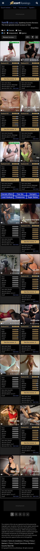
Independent (13, 33)
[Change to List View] (36, 37)
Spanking (32, 7)
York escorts (23, 7)
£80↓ (28, 37)
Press (11, 543)
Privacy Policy (29, 541)
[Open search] (37, 3)
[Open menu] (3, 3)
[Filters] (32, 37)
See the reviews (9, 79)
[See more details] (15, 88)
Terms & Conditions (15, 541)
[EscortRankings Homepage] (20, 3)
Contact (4, 541)
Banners (4, 543)
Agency (24, 33)
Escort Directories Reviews (24, 543)
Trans (19, 30)
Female (11, 30)
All (4, 30)
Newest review (8, 37)
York (14, 7)
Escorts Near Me (8, 546)
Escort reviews (5, 7)
